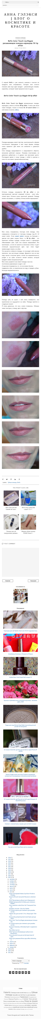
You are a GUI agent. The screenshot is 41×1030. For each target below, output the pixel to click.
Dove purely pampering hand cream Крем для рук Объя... (22, 917)
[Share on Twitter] (7, 479)
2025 (9, 859)
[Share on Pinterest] (11, 479)
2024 (9, 861)
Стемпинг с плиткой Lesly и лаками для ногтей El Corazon (20, 824)
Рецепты (16, 999)
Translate (26, 963)
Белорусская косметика (18, 992)
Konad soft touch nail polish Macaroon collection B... (22, 897)
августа (12, 886)
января (12, 947)
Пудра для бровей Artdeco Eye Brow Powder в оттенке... (22, 894)
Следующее (7, 580)
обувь (14, 1009)
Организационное (15, 997)
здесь (17, 110)
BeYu (18, 482)
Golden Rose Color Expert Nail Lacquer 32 (20, 677)
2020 (9, 868)
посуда (22, 1009)
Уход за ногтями (8, 1003)
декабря (12, 879)
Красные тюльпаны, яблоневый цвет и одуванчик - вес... (23, 927)
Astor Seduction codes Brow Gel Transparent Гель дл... (22, 906)
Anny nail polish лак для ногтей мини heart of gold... (21, 935)
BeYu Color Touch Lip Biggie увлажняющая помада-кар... (23, 921)
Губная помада (20, 37)
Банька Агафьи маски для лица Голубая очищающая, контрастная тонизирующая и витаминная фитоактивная (20, 775)
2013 (9, 950)
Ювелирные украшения (18, 1005)
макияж (10, 1009)
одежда (18, 1009)
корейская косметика (20, 1007)
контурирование (8, 1007)
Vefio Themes (30, 1015)
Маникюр (7, 997)
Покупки (6, 999)
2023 (9, 863)
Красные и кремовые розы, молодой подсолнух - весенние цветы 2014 (20, 701)
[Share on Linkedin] (15, 479)
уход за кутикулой (29, 1009)
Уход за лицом (31, 1001)
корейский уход (32, 1007)
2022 (9, 865)
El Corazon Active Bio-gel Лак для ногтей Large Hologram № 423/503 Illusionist (20, 799)
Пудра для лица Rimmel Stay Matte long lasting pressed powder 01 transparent (20, 725)
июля (11, 888)
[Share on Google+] (19, 479)
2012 (9, 952)
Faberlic (7, 992)
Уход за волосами (9, 1001)
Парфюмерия (24, 997)
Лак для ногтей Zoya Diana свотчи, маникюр (20, 847)
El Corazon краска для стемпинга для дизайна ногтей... (22, 911)
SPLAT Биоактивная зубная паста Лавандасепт (22, 900)
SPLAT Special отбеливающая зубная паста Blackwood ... (21, 932)
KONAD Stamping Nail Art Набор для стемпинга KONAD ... (22, 902)
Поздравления (32, 997)
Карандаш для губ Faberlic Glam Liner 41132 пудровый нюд (20, 631)
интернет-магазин (31, 1005)
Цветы (10, 1005)
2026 (9, 857)
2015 (9, 877)
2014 (9, 949)
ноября (12, 881)
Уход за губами (20, 1001)
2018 (9, 872)
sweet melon (19, 236)
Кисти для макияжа (29, 995)
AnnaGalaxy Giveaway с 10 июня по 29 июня (20, 654)
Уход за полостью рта (17, 1003)
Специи (20, 999)
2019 (9, 870)
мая (11, 892)
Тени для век (33, 999)
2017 (9, 874)
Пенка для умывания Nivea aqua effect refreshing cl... (22, 939)
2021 (9, 866)
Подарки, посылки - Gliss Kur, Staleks (19, 908)
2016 (9, 876)
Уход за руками (27, 1003)
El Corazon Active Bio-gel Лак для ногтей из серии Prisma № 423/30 (20, 750)
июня (11, 890)
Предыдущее (33, 580)
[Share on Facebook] (3, 479)
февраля (12, 945)
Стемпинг (25, 999)
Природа (11, 999)
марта (11, 943)
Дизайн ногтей (18, 995)
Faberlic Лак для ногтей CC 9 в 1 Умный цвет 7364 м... (22, 914)
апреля (12, 942)
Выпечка (29, 992)
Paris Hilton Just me (14, 930)
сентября (12, 884)
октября (12, 883)
